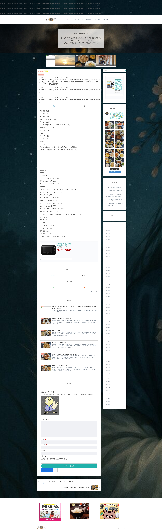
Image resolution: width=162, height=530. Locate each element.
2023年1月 (108, 347)
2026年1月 (108, 250)
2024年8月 (108, 293)
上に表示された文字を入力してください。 (54, 459)
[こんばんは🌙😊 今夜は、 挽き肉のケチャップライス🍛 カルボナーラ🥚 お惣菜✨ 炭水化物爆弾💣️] (119, 153)
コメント (45, 419)
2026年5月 (108, 239)
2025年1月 (108, 279)
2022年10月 (108, 356)
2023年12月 (108, 316)
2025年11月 (108, 256)
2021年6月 (108, 401)
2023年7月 (108, 330)
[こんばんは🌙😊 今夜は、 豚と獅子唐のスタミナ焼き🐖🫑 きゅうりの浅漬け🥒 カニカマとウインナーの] (109, 134)
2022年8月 (108, 361)
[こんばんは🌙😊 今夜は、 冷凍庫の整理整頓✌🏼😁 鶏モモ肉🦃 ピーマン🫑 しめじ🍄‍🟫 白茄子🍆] (109, 143)
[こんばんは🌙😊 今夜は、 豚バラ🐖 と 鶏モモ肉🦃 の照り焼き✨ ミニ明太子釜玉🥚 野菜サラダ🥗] (119, 162)
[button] (125, 70)
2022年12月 (108, 350)
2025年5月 (108, 267)
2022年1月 (108, 381)
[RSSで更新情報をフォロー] (84, 287)
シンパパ (41, 71)
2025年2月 (108, 276)
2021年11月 (108, 387)
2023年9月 (108, 324)
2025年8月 (108, 264)
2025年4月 (108, 270)
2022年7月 (108, 364)
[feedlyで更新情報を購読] (53, 287)
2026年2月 (108, 247)
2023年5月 (108, 336)
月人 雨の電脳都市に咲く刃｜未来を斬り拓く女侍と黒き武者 (114, 204)
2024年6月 (108, 299)
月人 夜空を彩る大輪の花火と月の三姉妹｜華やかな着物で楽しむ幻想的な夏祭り (114, 195)
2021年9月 (108, 393)
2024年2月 (108, 310)
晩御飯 (46, 71)
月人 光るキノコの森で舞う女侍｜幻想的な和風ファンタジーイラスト (114, 191)
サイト (43, 450)
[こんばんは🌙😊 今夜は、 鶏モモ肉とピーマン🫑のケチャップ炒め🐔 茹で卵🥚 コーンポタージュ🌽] (109, 125)
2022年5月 (108, 370)
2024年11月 (108, 284)
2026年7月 (108, 233)
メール (44, 445)
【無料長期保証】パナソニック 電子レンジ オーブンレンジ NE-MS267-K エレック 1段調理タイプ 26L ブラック (64, 244)
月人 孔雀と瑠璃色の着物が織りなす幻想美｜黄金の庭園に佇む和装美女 (114, 200)
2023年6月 (108, 333)
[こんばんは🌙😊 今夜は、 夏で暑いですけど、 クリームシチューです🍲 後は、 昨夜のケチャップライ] (109, 153)
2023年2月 (108, 344)
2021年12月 (108, 384)
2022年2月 (108, 378)
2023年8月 (108, 327)
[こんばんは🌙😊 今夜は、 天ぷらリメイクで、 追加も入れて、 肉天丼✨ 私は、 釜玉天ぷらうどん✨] (119, 134)
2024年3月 (108, 307)
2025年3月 (108, 273)
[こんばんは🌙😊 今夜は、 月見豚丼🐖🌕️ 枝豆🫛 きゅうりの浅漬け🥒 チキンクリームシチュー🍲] (119, 143)
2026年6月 (108, 236)
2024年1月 (108, 313)
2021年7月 (108, 398)
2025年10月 (108, 259)
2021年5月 (108, 404)
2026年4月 (108, 242)
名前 (43, 439)
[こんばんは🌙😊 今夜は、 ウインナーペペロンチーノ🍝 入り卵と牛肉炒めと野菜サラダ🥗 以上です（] (109, 162)
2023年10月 (108, 321)
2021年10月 (108, 390)
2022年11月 (108, 353)
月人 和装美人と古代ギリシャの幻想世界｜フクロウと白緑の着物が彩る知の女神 (114, 187)
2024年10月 (108, 287)
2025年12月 (108, 253)
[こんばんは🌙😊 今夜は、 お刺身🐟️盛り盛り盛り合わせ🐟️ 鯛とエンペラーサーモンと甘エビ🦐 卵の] (119, 125)
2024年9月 (108, 290)
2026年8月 (108, 230)
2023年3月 (108, 341)
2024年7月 (108, 296)
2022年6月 (108, 367)
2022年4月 (108, 373)
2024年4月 (108, 304)
